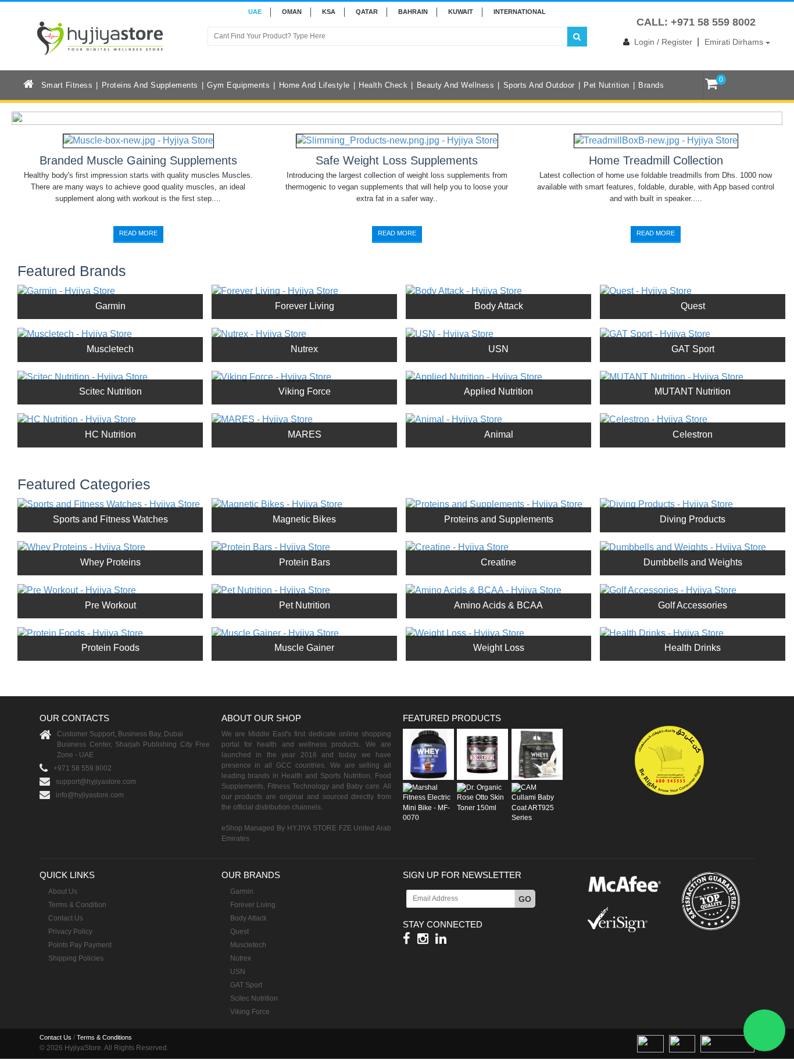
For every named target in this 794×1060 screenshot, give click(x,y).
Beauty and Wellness (456, 85)
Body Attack (498, 306)
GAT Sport (692, 349)
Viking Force (304, 391)
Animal (498, 434)
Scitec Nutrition (110, 391)
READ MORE (138, 233)
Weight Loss (498, 648)
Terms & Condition (77, 905)
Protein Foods (110, 648)
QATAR (367, 11)
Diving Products (692, 519)
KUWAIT (460, 11)
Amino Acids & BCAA (498, 605)
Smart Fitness (67, 85)
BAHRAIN (413, 11)
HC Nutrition (110, 434)
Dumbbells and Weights (692, 562)
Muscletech (110, 349)
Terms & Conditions (104, 1037)
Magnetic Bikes (304, 519)
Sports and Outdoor (539, 85)
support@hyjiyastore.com (96, 782)
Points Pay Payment (80, 945)
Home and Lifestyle (314, 85)
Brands (651, 85)
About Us (62, 891)
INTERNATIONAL (519, 11)
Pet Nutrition (607, 85)
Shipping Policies (75, 958)
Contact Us (65, 918)
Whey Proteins (110, 562)
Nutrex (304, 349)
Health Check (383, 85)
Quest (693, 306)
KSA (328, 11)
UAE (255, 11)
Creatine (498, 562)
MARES (304, 434)
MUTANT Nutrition (692, 391)
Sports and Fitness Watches (110, 519)
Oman (292, 11)
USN (498, 349)
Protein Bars (304, 562)
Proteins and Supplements (150, 85)
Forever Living (304, 306)
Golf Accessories (692, 605)
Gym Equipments (238, 85)
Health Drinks (692, 648)
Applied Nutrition (498, 391)
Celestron (693, 434)
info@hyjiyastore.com (90, 795)
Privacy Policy (70, 932)
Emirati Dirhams (735, 41)
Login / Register (663, 41)
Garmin (110, 306)
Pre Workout (110, 605)
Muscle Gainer (304, 648)
